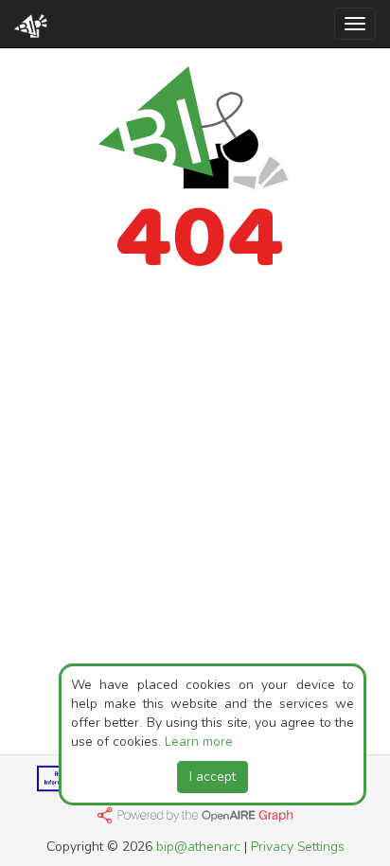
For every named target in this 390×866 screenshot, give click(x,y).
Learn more (199, 742)
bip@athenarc (198, 847)
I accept (212, 777)
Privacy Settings (298, 847)
